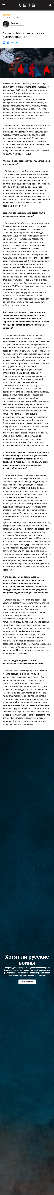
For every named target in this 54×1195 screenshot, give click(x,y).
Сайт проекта (27, 982)
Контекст (7, 15)
